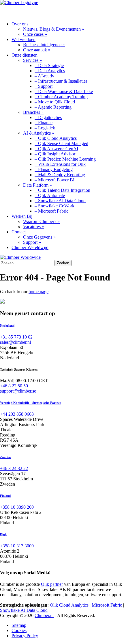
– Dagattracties (48, 117)
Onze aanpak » (36, 49)
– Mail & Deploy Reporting (60, 174)
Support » (32, 242)
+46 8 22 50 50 (14, 385)
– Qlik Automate (50, 195)
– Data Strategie (49, 65)
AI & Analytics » (38, 133)
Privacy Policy (25, 635)
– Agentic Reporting (53, 107)
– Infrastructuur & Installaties (61, 81)
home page (38, 291)
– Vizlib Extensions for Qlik (60, 164)
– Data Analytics (50, 70)
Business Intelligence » (44, 44)
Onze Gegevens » (39, 237)
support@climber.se (18, 391)
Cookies (19, 630)
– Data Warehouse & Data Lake (64, 91)
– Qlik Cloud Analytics (56, 138)
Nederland (7, 325)
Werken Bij (22, 216)
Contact (19, 231)
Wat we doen (23, 39)
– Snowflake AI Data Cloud (60, 200)
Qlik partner (52, 584)
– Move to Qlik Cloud (55, 101)
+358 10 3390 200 (17, 507)
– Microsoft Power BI (54, 179)
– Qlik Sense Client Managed (61, 143)
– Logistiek (45, 127)
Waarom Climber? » (41, 221)
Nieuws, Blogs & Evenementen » (53, 29)
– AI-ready (44, 75)
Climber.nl (44, 615)
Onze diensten (24, 55)
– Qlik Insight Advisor (55, 153)
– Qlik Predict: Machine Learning (65, 159)
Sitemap (19, 625)
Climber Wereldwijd (30, 247)
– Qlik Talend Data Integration (62, 190)
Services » (32, 60)
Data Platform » (37, 185)
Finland (5, 495)
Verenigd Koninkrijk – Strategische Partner (30, 402)
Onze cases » (35, 34)
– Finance (43, 122)
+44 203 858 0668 (17, 414)
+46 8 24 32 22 (14, 468)
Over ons (20, 23)
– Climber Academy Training (61, 96)
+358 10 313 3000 (17, 545)
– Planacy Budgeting (54, 169)
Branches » (33, 112)
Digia (3, 534)
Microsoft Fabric (107, 605)
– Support (43, 86)
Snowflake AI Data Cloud (24, 610)
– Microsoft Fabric (51, 211)
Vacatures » (33, 226)
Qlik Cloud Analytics (69, 605)
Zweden (5, 457)
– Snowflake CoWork (54, 205)
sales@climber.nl (15, 342)
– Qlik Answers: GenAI (56, 148)
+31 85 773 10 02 (16, 336)
